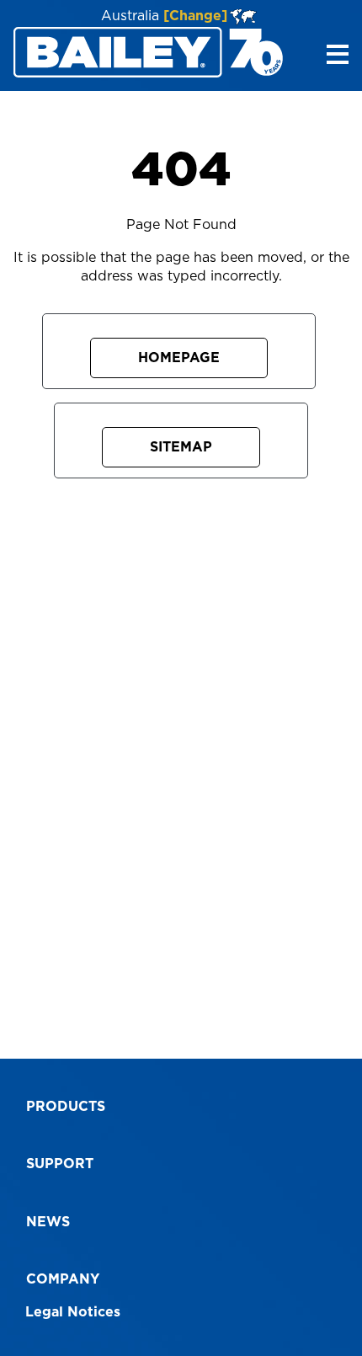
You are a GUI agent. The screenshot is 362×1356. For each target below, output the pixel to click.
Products (65, 1106)
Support (59, 1164)
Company (62, 1279)
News (48, 1222)
